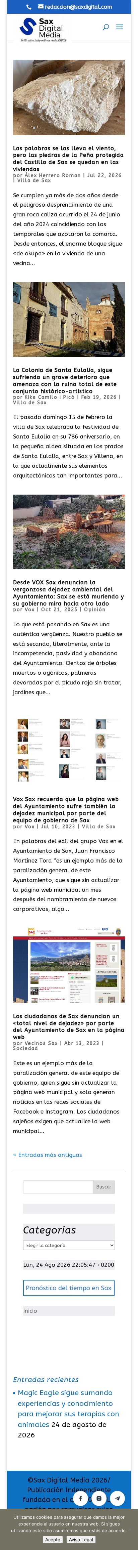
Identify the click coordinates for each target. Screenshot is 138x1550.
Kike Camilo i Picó (50, 397)
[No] (129, 1529)
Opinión (95, 610)
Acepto (52, 1539)
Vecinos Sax (41, 1043)
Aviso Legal (81, 1539)
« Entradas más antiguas (47, 1154)
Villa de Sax (34, 180)
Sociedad (25, 1048)
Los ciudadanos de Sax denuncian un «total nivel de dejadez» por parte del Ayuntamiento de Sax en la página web (69, 1026)
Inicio (30, 1310)
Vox (30, 610)
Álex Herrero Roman (53, 175)
